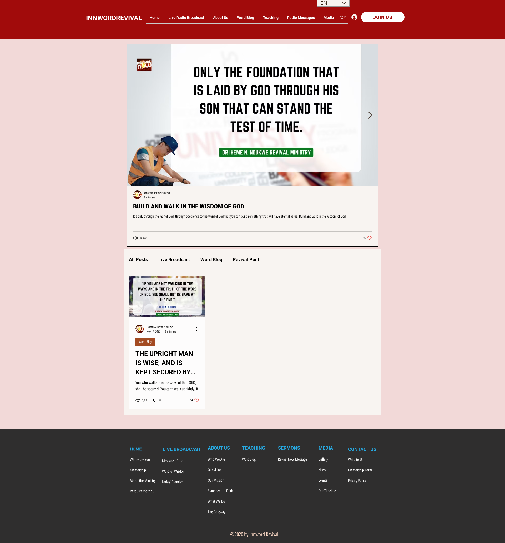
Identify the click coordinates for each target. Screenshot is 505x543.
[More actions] (198, 329)
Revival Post (246, 259)
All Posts (138, 259)
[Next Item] (369, 115)
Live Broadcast (174, 259)
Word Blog (211, 259)
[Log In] (355, 17)
